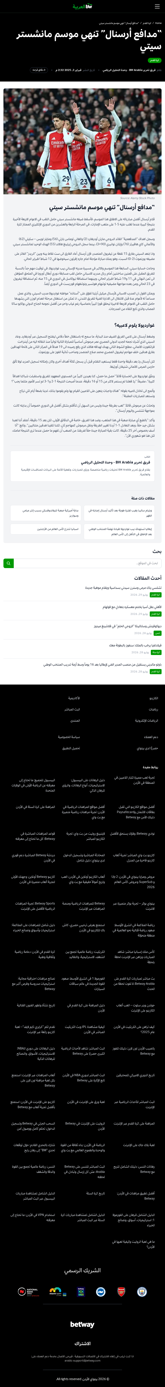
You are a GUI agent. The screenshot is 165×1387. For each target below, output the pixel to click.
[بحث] (8, 563)
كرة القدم (147, 23)
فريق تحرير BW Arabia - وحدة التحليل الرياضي (129, 70)
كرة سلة (156, 652)
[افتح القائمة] (157, 6)
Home (158, 23)
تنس (157, 633)
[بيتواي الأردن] (82, 6)
